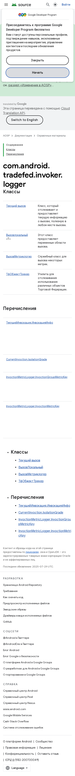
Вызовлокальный (17, 235)
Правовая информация (20, 747)
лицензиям (32, 552)
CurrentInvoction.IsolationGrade (26, 359)
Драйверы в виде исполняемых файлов (27, 615)
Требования (10, 591)
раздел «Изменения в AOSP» (30, 85)
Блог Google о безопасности (21, 656)
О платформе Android (17, 741)
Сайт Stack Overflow (16, 721)
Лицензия (45, 747)
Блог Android (11, 650)
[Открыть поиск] (48, 4)
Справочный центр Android (20, 690)
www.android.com (14, 709)
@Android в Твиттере (16, 638)
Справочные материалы (51, 135)
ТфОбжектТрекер (17, 274)
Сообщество (44, 741)
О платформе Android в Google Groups (27, 662)
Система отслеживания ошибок (23, 727)
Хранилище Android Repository (22, 585)
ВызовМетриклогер (19, 256)
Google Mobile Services (17, 715)
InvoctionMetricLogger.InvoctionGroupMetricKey (37, 377)
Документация (23, 135)
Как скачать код (13, 597)
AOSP (6, 135)
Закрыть (37, 60)
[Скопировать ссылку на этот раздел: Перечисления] (40, 309)
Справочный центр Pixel (18, 697)
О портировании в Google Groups (24, 674)
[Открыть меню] (6, 4)
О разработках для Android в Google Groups (31, 668)
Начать (37, 73)
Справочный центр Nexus (19, 703)
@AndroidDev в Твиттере (18, 644)
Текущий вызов (16, 206)
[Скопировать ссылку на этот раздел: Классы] (24, 192)
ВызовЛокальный (30, 467)
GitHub (7, 621)
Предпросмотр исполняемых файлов (26, 603)
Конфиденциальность (19, 753)
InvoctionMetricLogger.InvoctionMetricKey (32, 406)
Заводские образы (14, 609)
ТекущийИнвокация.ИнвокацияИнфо (29, 322)
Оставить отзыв (48, 753)
